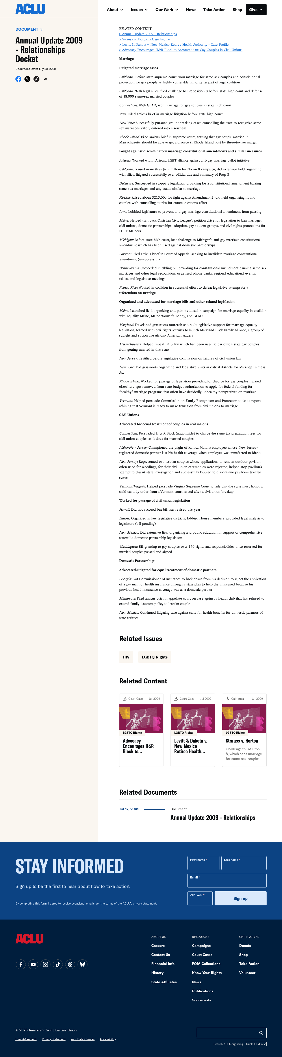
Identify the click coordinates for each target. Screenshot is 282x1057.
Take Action (214, 9)
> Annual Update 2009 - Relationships (148, 34)
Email (194, 877)
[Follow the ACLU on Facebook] (20, 964)
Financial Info (162, 963)
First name (197, 859)
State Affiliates (164, 982)
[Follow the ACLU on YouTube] (33, 964)
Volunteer (247, 972)
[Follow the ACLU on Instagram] (45, 964)
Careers (157, 945)
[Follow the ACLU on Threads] (70, 964)
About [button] (113, 9)
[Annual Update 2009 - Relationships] (193, 812)
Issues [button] (137, 9)
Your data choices (83, 1039)
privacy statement (144, 903)
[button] (36, 79)
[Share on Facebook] (18, 80)
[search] (261, 1033)
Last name (231, 859)
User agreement (26, 1039)
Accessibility (108, 1039)
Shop (237, 9)
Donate (245, 945)
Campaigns (201, 945)
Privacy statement (54, 1039)
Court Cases (202, 954)
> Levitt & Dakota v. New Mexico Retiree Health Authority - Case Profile (174, 44)
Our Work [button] (165, 9)
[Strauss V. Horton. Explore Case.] (244, 730)
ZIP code (196, 895)
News (191, 9)
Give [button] (254, 9)
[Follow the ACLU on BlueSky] (82, 964)
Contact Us (160, 954)
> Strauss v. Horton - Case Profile (144, 39)
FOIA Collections (206, 963)
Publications (202, 991)
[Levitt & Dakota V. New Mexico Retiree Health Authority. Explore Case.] (193, 730)
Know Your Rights (207, 972)
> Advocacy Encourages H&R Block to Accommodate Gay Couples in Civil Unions (181, 49)
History (157, 972)
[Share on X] (27, 80)
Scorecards (201, 1000)
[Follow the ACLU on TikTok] (57, 964)
